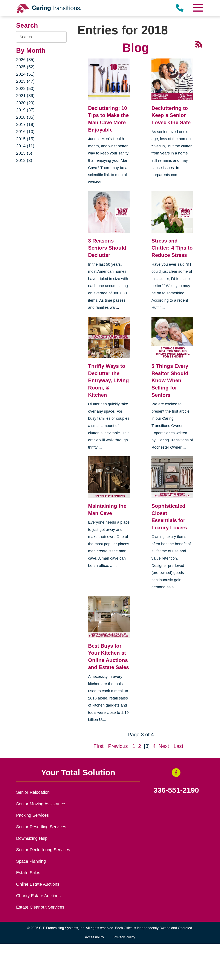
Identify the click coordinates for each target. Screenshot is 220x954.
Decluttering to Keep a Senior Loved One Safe (171, 115)
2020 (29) (25, 102)
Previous (118, 746)
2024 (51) (25, 74)
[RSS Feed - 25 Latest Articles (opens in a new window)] (199, 43)
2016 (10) (25, 131)
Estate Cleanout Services (40, 907)
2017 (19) (25, 124)
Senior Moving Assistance (40, 803)
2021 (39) (25, 95)
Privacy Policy (124, 937)
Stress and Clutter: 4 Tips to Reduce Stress (172, 248)
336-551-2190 (176, 790)
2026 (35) (25, 59)
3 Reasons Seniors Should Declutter (107, 248)
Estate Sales (28, 872)
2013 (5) (24, 153)
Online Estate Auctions (37, 884)
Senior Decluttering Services (43, 849)
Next (164, 746)
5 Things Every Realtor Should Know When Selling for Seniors (169, 380)
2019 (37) (25, 110)
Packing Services (32, 815)
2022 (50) (25, 88)
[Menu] (197, 8)
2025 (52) (25, 66)
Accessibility (94, 937)
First (98, 746)
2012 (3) (24, 160)
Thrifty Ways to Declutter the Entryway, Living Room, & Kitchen (108, 380)
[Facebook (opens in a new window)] (176, 772)
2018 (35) (25, 117)
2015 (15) (25, 138)
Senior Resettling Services (41, 826)
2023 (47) (25, 81)
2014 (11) (25, 146)
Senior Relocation (33, 792)
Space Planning (31, 861)
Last (178, 746)
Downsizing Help (31, 838)
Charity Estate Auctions (38, 895)
